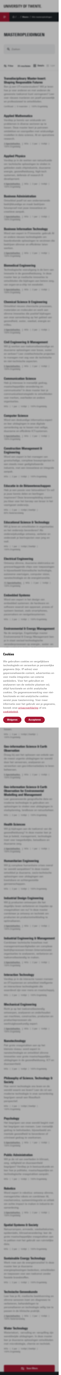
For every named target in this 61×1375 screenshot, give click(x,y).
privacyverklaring (28, 707)
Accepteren (34, 719)
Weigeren (12, 719)
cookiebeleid (10, 711)
